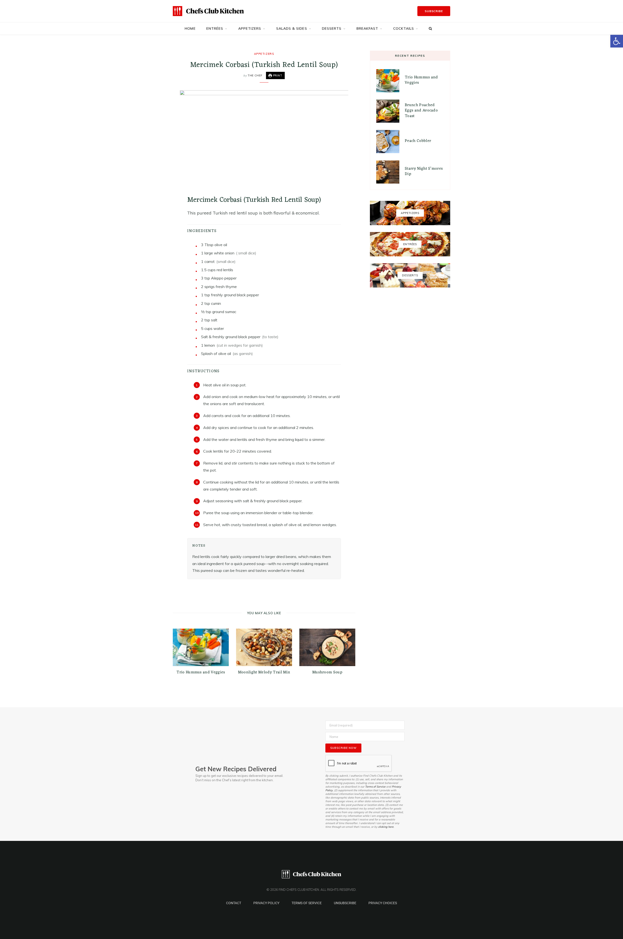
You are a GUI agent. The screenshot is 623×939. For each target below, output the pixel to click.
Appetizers (249, 28)
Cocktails (403, 28)
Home (190, 28)
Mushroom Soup (327, 672)
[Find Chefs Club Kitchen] (208, 11)
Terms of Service (375, 786)
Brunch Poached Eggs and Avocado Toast (421, 111)
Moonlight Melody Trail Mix (264, 672)
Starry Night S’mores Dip (424, 171)
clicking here (386, 826)
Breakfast (367, 28)
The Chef (255, 75)
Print (277, 75)
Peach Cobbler (418, 141)
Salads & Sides (291, 28)
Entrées (214, 28)
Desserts (332, 28)
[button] (616, 41)
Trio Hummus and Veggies (200, 672)
